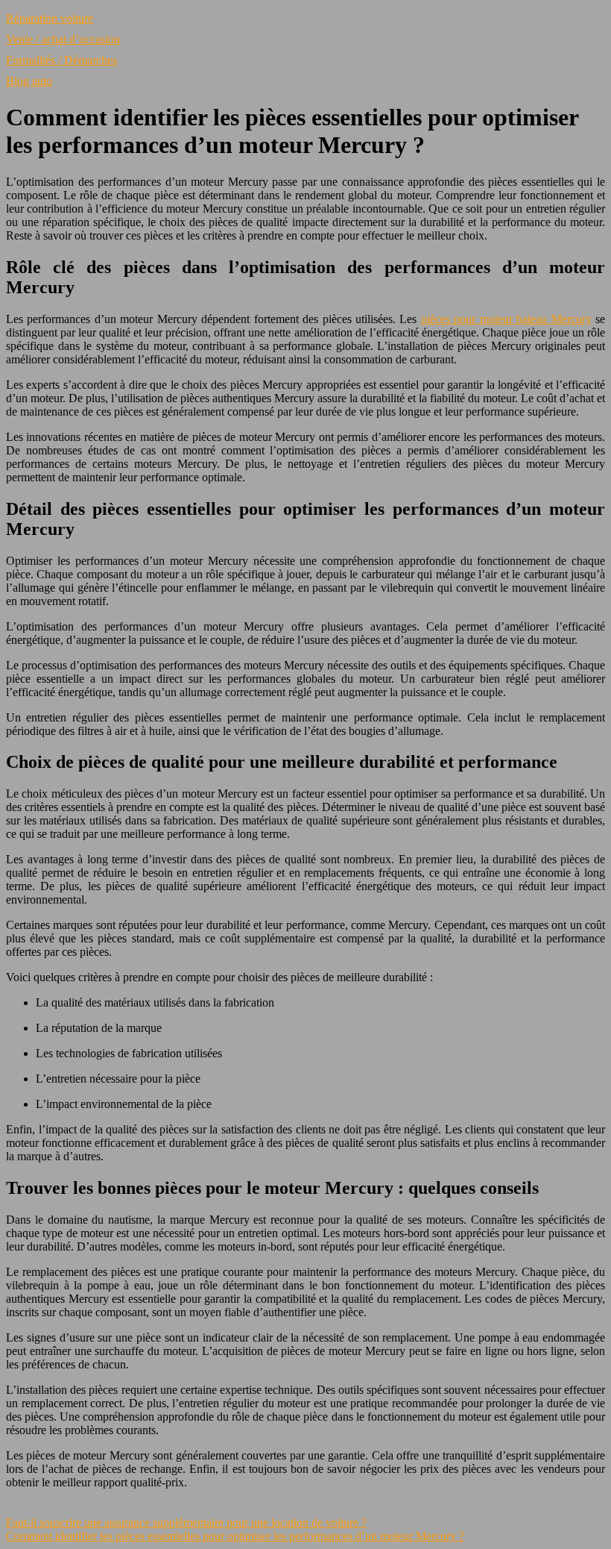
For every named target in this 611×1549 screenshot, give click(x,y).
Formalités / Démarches (61, 60)
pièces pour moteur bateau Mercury (506, 319)
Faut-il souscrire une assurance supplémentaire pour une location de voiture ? (186, 1522)
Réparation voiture (49, 18)
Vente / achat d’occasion (63, 39)
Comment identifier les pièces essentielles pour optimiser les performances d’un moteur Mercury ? (235, 1536)
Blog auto (29, 81)
